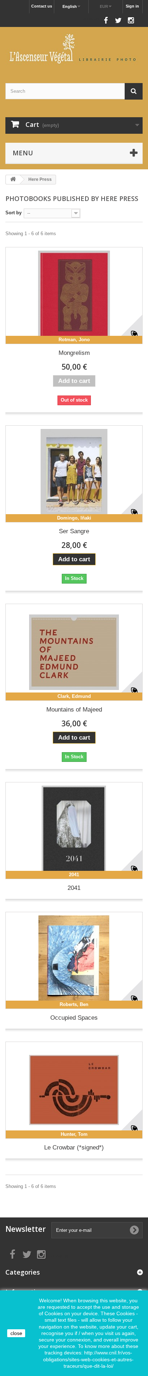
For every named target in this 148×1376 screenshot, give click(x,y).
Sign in (132, 6)
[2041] (74, 831)
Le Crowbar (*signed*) (74, 1147)
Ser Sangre (74, 531)
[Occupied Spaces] (74, 960)
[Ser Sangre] (74, 474)
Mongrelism (74, 352)
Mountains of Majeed (74, 709)
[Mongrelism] (74, 295)
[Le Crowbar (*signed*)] (74, 1090)
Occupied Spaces (74, 1017)
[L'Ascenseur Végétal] (74, 48)
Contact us (41, 6)
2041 (74, 887)
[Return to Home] (13, 179)
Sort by (13, 212)
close (16, 1333)
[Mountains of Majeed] (74, 652)
